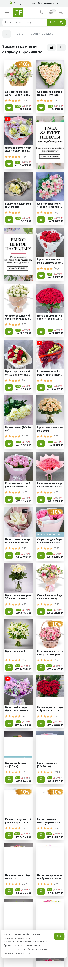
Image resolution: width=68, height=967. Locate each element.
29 (55, 212)
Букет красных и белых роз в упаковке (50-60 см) (17, 373)
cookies (26, 934)
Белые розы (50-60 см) (18, 429)
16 (55, 604)
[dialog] (41, 13)
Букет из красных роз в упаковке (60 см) (50, 261)
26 (55, 268)
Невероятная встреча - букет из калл (17, 541)
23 (24, 884)
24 (24, 380)
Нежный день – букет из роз (18, 877)
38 (24, 772)
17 (23, 212)
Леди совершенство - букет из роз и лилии (50, 877)
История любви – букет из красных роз (49, 318)
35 (24, 100)
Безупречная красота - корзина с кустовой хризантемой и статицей (49, 821)
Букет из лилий (15, 651)
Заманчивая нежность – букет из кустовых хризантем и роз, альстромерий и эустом (18, 94)
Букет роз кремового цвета (50, 429)
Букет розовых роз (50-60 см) (50, 765)
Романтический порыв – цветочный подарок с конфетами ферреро (50, 373)
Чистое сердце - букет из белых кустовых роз (17, 318)
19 (55, 828)
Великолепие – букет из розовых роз (50, 485)
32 (24, 436)
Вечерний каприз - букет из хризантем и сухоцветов (18, 709)
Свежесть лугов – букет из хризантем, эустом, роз (18, 821)
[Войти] (61, 13)
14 (55, 660)
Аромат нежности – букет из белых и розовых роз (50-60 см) (49, 206)
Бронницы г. (46, 3)
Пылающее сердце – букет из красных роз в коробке (50, 709)
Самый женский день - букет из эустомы (49, 597)
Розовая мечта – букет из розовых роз (17, 485)
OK (59, 936)
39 (55, 772)
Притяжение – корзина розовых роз (50, 653)
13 (55, 548)
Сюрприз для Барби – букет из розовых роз (50, 541)
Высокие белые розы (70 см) (17, 765)
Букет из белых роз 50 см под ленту (18, 597)
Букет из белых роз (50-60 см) (18, 205)
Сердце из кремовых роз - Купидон (49, 93)
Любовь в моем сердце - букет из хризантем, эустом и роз (18, 150)
